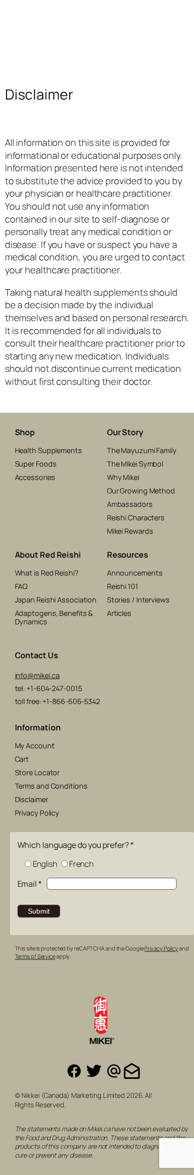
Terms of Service (35, 956)
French (81, 863)
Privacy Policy (161, 948)
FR (160, 13)
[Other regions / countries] (183, 13)
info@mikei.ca (37, 675)
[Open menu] (8, 51)
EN (146, 13)
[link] (183, 44)
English (45, 863)
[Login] (171, 44)
